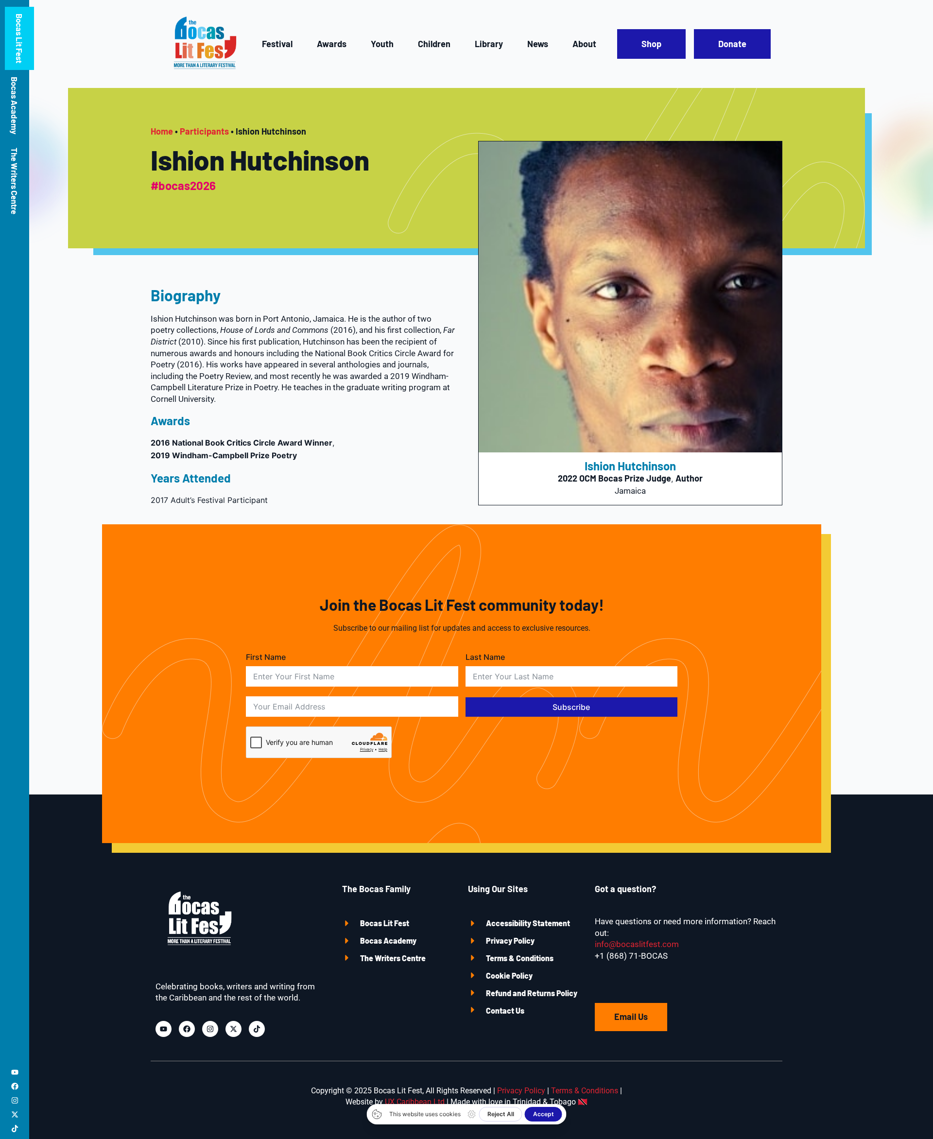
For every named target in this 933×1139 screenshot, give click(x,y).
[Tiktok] (14, 1128)
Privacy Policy (510, 940)
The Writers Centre (14, 181)
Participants (204, 131)
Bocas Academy (14, 105)
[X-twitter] (14, 1114)
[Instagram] (14, 1100)
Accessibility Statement (528, 923)
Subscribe (571, 707)
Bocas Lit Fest (19, 38)
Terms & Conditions (519, 958)
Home (162, 131)
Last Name (485, 657)
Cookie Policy (509, 975)
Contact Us (505, 1010)
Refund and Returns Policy (531, 993)
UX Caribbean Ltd (415, 1101)
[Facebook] (14, 1086)
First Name (266, 657)
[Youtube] (14, 1072)
